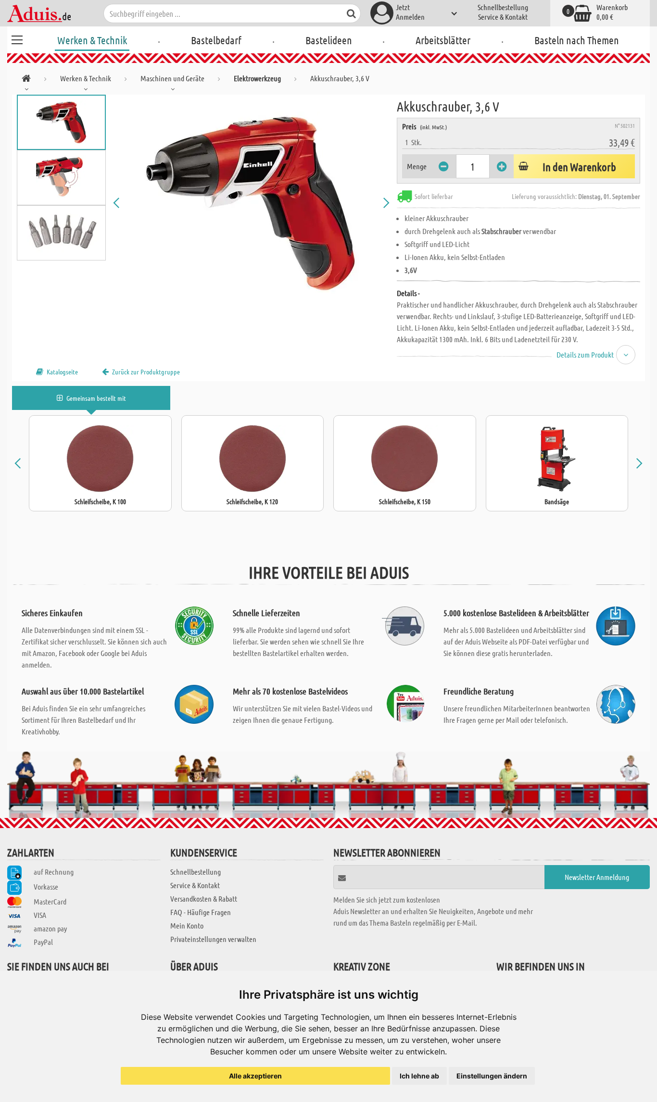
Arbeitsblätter (443, 40)
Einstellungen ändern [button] (491, 1076)
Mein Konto (186, 925)
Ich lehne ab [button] (419, 1076)
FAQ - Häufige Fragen (200, 911)
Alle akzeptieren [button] (255, 1076)
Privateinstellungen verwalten (213, 938)
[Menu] (16, 38)
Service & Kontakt (503, 16)
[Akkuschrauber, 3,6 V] (251, 203)
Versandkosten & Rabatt (203, 898)
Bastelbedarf (216, 40)
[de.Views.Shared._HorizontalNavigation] (26, 80)
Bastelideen (328, 40)
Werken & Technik (92, 40)
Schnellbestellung (503, 7)
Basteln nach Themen (576, 40)
